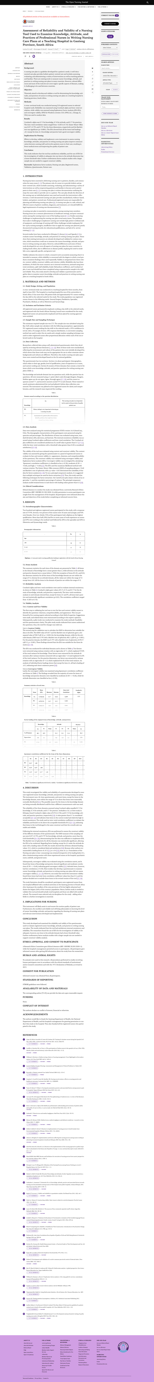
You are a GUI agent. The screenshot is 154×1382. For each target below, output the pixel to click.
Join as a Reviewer (106, 130)
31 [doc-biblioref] (39, 802)
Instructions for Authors (48, 1363)
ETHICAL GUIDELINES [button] (68, 7)
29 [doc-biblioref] (62, 475)
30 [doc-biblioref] (81, 482)
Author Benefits (45, 1347)
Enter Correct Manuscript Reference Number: (110, 102)
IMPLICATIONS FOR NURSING (13, 82)
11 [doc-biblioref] (68, 216)
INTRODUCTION (16, 70)
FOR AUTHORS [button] (102, 7)
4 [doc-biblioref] (37, 190)
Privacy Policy (38, 1378)
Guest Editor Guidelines (66, 1356)
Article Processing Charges (48, 1345)
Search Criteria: (108, 72)
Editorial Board (27, 1347)
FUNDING (18, 104)
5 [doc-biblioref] (38, 190)
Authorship (44, 1354)
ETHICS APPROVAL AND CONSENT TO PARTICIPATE (14, 88)
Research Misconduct (84, 1365)
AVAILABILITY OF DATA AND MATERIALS (13, 101)
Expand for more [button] (77, 422)
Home (48, 7)
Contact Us (45, 1378)
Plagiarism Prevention (84, 1354)
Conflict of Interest (83, 1347)
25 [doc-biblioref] (43, 466)
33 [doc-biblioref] (78, 878)
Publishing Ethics (83, 1362)
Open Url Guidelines (29, 1354)
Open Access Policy (28, 1352)
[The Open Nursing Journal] (123, 1347)
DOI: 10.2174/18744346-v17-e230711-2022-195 (78, 53)
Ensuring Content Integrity (66, 1349)
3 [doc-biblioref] (40, 183)
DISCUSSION (17, 79)
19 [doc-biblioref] (79, 442)
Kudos (103, 149)
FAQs (25, 1350)
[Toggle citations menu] (32, 1092)
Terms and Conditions (28, 1378)
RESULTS (18, 76)
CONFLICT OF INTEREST (14, 107)
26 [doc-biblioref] (41, 473)
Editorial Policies (64, 1347)
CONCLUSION (17, 85)
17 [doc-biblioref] (78, 234)
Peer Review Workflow (65, 1361)
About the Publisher (28, 1345)
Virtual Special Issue (65, 1358)
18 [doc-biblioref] (54, 347)
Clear (108, 89)
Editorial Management (65, 1345)
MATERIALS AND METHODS (14, 73)
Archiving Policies (46, 1343)
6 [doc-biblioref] (54, 202)
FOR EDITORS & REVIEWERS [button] (86, 7)
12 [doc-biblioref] (30, 230)
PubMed (49, 1043)
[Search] (147, 2)
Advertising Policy (106, 147)
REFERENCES (17, 109)
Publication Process (65, 1363)
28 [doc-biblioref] (43, 473)
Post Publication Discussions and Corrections (82, 1358)
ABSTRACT (17, 67)
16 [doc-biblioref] (66, 234)
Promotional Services (107, 152)
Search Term (105, 65)
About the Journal (28, 1343)
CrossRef (42, 1043)
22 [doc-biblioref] (33, 447)
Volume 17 (30, 11)
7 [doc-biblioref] (59, 207)
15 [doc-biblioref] (33, 230)
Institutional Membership (48, 1361)
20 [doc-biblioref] (32, 818)
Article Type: (107, 80)
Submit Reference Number (110, 113)
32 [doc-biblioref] (58, 850)
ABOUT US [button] (55, 7)
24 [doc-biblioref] (35, 447)
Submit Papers (110, 24)
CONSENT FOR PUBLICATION (13, 94)
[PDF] (34, 56)
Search (115, 89)
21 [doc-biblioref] (82, 442)
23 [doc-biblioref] (71, 822)
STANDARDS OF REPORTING (14, 97)
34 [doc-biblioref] (81, 878)
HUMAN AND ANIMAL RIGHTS (13, 91)
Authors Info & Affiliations (85, 49)
